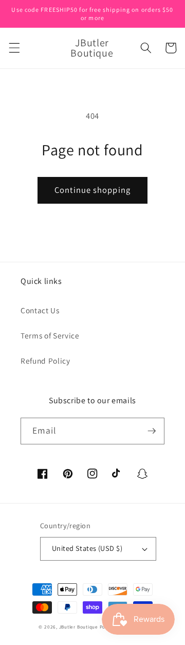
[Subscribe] (151, 431)
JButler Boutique (78, 627)
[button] (14, 47)
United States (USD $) (87, 548)
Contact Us (40, 310)
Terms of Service (50, 335)
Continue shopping (92, 189)
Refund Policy (45, 360)
